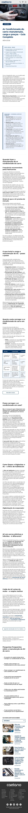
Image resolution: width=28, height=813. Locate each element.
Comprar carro (22, 789)
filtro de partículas (15, 618)
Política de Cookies (13, 795)
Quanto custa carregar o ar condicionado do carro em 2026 (13, 55)
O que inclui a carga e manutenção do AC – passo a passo (14, 52)
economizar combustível (18, 619)
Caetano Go (21, 793)
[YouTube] (14, 805)
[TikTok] (20, 805)
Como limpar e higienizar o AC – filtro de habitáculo (13, 61)
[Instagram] (11, 805)
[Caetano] (6, 2)
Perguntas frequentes (11, 66)
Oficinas (7, 24)
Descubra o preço (10, 392)
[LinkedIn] (17, 805)
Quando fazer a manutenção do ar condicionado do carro (14, 50)
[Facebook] (7, 805)
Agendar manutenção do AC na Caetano (14, 629)
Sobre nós (3, 789)
